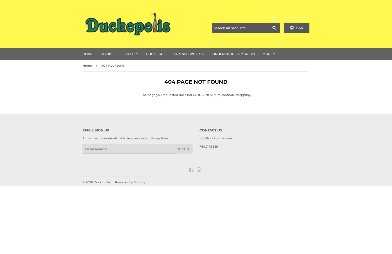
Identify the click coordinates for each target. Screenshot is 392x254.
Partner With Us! (189, 54)
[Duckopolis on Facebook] (191, 170)
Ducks (106, 54)
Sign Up (184, 149)
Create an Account (296, 17)
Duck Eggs (156, 54)
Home (88, 54)
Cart (300, 28)
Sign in (273, 17)
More (267, 54)
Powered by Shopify (130, 182)
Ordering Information (233, 54)
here (213, 95)
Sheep (129, 54)
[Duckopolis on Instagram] (199, 170)
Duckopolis (102, 182)
